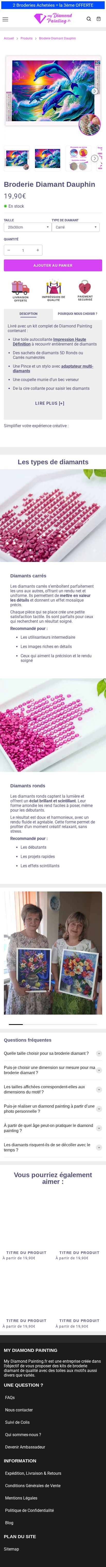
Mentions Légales (21, 1498)
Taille (9, 220)
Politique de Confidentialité (29, 1510)
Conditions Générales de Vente (32, 1485)
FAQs (10, 1397)
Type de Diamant (65, 220)
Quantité (11, 239)
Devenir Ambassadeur (25, 1447)
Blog (9, 1522)
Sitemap (11, 1549)
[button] (11, 91)
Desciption (28, 314)
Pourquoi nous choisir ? (77, 314)
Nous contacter (19, 1410)
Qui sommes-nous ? (23, 1434)
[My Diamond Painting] (53, 18)
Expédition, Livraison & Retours (33, 1473)
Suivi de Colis (17, 1422)
